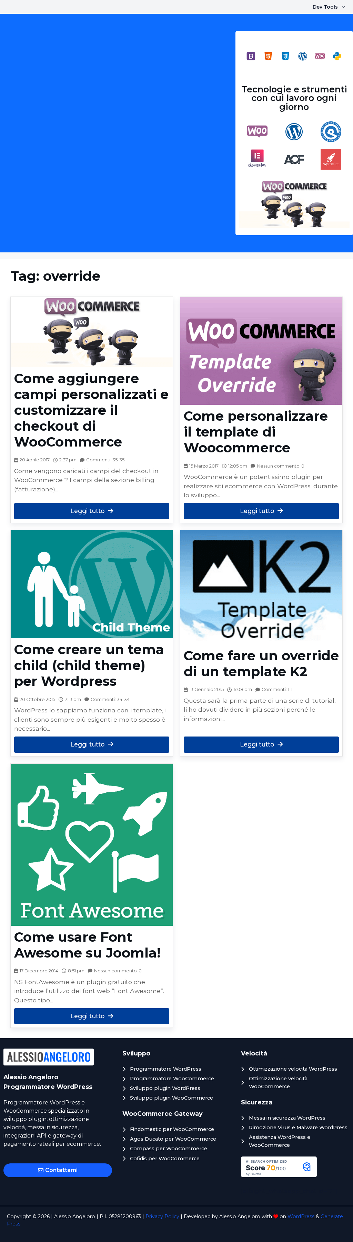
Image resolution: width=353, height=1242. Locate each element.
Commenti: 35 (102, 459)
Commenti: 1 (275, 689)
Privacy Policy (162, 1216)
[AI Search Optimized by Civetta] (279, 1175)
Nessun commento (278, 466)
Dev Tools (325, 7)
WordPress (301, 1216)
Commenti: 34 (106, 699)
